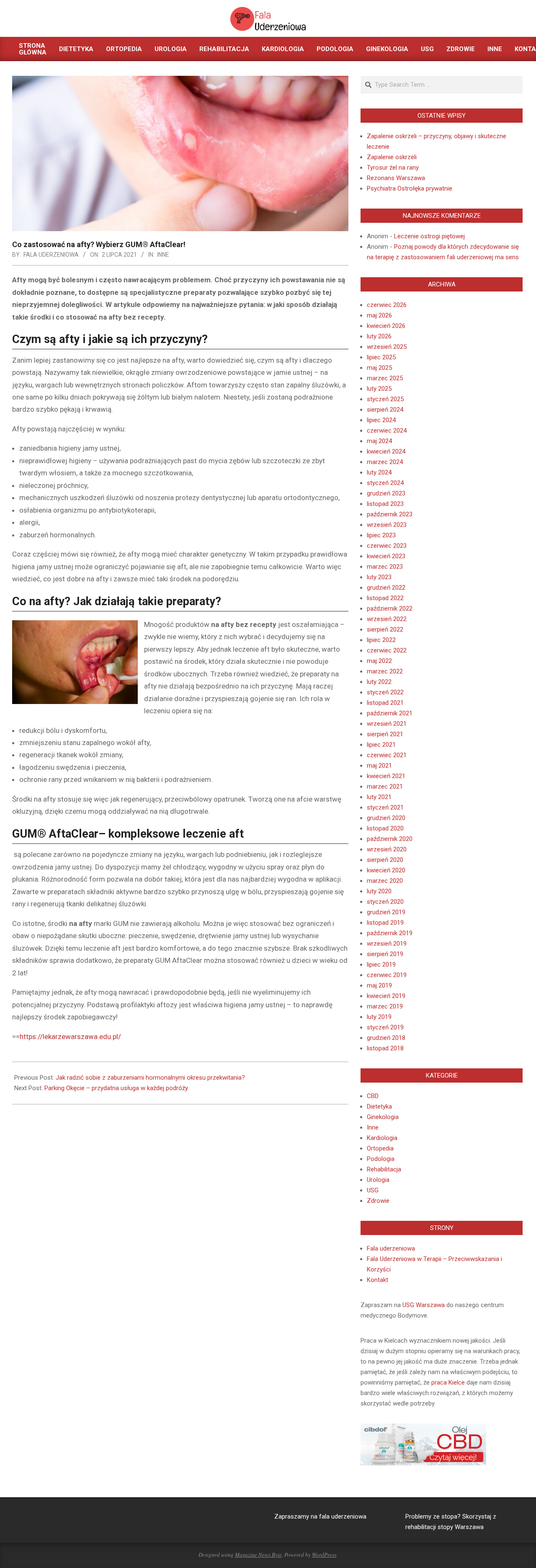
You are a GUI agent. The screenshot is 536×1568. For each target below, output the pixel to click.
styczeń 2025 (385, 399)
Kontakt (377, 1280)
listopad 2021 (385, 703)
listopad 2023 (385, 504)
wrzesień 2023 (387, 525)
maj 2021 (379, 765)
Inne (163, 254)
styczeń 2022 (385, 692)
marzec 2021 (385, 786)
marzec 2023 (385, 566)
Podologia (380, 1159)
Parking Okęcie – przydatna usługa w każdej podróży (116, 1088)
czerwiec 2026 (387, 305)
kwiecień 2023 (386, 556)
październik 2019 (389, 933)
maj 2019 (379, 985)
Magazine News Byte (258, 1554)
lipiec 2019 (381, 964)
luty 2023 (379, 577)
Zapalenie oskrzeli (392, 157)
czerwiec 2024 (387, 430)
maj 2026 (379, 315)
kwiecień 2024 (386, 451)
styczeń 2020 (385, 901)
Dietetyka (379, 1106)
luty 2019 (379, 1017)
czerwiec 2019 (387, 975)
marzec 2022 (385, 671)
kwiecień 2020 (386, 870)
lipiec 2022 (381, 640)
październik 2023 (389, 514)
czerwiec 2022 (387, 650)
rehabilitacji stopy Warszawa (444, 1527)
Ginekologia (383, 1117)
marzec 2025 (385, 378)
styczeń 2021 (385, 807)
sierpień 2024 (385, 409)
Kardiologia (382, 1138)
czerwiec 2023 (387, 545)
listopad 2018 (385, 1048)
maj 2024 (379, 441)
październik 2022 (389, 608)
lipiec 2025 (381, 357)
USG (373, 1190)
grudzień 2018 (386, 1038)
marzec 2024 (385, 462)
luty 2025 (379, 388)
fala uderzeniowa (342, 1516)
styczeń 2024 (385, 483)
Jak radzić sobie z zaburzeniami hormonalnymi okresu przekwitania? (150, 1077)
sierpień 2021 (385, 734)
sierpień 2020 (385, 860)
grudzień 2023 (386, 493)
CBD (373, 1096)
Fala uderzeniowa (391, 1248)
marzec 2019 (385, 1006)
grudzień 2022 (386, 587)
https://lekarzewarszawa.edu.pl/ (70, 1036)
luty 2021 (379, 797)
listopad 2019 (385, 922)
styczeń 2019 (385, 1027)
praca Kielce (448, 1382)
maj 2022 (379, 661)
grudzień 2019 (386, 912)
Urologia (378, 1180)
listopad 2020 (385, 828)
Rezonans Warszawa (396, 178)
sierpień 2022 (385, 629)
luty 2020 (379, 891)
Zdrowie (378, 1200)
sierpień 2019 (385, 954)
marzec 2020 (385, 881)
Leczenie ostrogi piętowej (429, 236)
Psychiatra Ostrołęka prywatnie (409, 188)
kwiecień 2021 (386, 776)
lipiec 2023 (381, 535)
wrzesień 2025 (387, 347)
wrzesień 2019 (387, 943)
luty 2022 (379, 682)
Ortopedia (380, 1148)
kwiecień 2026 (386, 326)
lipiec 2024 (381, 420)
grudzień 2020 (386, 818)
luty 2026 (379, 336)
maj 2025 (379, 367)
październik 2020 (389, 839)
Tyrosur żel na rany (393, 167)
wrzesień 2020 (387, 849)
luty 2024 (379, 472)
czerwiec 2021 (387, 755)
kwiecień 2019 (386, 996)
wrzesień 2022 (387, 619)
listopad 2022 (385, 598)
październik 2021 (389, 713)
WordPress (324, 1554)
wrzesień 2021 (387, 723)
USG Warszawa (423, 1305)
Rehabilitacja (384, 1169)
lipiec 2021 (381, 744)
